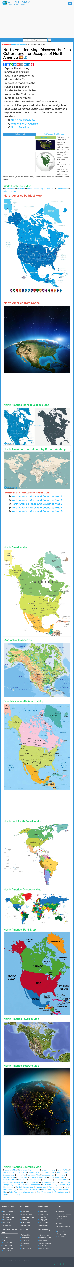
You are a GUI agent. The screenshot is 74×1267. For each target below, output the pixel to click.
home (13, 45)
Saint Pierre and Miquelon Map (21, 1192)
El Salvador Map (48, 1170)
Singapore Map (8, 1217)
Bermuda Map (9, 1177)
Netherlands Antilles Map (13, 1182)
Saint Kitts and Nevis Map (29, 1190)
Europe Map (10, 189)
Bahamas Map (34, 1175)
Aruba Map (21, 1175)
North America (46, 137)
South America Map (35, 189)
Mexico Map (47, 1180)
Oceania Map (62, 189)
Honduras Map (35, 1172)
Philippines (7, 1225)
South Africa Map (9, 1211)
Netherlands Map (44, 1230)
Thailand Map (43, 1206)
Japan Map (25, 1220)
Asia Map (21, 189)
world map (21, 45)
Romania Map (26, 1238)
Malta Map (43, 1217)
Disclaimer (60, 1237)
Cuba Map (22, 1180)
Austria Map (24, 1206)
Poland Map (25, 1225)
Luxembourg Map (45, 1243)
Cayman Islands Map (38, 1177)
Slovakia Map (44, 1235)
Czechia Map (26, 1222)
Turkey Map (24, 1230)
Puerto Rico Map (55, 1187)
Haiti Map (22, 1172)
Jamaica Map (34, 1180)
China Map (43, 1211)
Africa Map (50, 189)
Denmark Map (8, 1251)
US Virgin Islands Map (24, 1187)
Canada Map (22, 1177)
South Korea (43, 1222)
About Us (60, 1231)
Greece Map (25, 1243)
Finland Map (7, 1245)
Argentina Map (26, 1248)
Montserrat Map (61, 1180)
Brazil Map (25, 1246)
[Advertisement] (37, 22)
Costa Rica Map (9, 1180)
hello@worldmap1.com (63, 1226)
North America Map (49, 1182)
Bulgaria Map (8, 1220)
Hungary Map (44, 1220)
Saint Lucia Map (48, 1190)
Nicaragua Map (32, 1182)
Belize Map (60, 1175)
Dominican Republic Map (29, 1170)
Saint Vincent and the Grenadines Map (52, 1192)
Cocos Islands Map (56, 1177)
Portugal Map (25, 1235)
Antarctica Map (9, 191)
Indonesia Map (44, 1248)
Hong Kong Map (26, 1214)
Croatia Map (43, 1246)
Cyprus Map (43, 1225)
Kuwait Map (43, 1240)
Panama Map (41, 1187)
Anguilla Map (48, 1172)
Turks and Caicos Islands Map (28, 1185)
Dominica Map (11, 1170)
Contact (59, 1206)
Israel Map (25, 1211)
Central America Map (11, 1195)
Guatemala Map (9, 1172)
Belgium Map (7, 1237)
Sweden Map (7, 1243)
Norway (5, 1240)
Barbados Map (48, 1175)
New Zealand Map (8, 1206)
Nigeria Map (43, 1214)
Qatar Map (25, 1240)
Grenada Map (63, 1170)
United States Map (49, 1185)
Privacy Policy (62, 1234)
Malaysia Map (8, 1248)
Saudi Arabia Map (27, 1217)
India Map (6, 1222)
